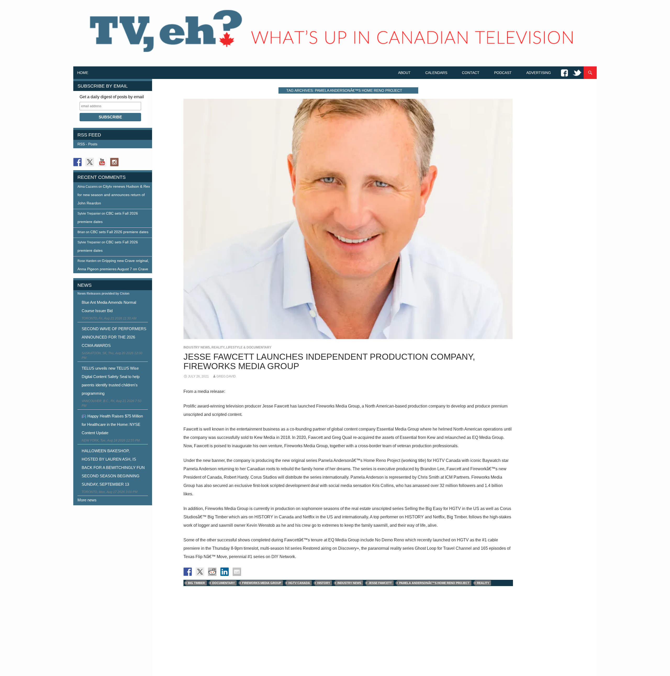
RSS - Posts (87, 144)
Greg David (226, 376)
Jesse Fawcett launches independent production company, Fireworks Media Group (329, 361)
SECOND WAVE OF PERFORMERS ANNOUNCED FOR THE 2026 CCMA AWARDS (114, 337)
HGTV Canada (299, 583)
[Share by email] (237, 572)
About (404, 73)
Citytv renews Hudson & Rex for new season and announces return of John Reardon (113, 194)
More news (87, 500)
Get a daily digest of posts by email (112, 97)
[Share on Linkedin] (224, 572)
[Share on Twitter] (200, 572)
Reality (483, 583)
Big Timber (196, 583)
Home (82, 73)
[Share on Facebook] (187, 572)
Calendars (436, 73)
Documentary (223, 583)
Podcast (503, 73)
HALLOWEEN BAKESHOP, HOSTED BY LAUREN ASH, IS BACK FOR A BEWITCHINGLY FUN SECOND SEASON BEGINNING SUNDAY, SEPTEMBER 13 (113, 467)
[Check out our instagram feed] (114, 162)
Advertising (538, 73)
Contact (470, 73)
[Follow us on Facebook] (77, 162)
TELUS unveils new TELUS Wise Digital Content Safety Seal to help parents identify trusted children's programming (110, 381)
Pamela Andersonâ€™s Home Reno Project (434, 583)
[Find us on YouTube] (102, 162)
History (323, 583)
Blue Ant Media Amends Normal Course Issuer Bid (109, 306)
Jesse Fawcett (380, 583)
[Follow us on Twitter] (90, 162)
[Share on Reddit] (212, 572)
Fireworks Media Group (261, 583)
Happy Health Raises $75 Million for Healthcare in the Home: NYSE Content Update (112, 424)
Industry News (196, 347)
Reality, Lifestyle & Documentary (241, 347)
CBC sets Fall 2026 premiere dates (119, 232)
